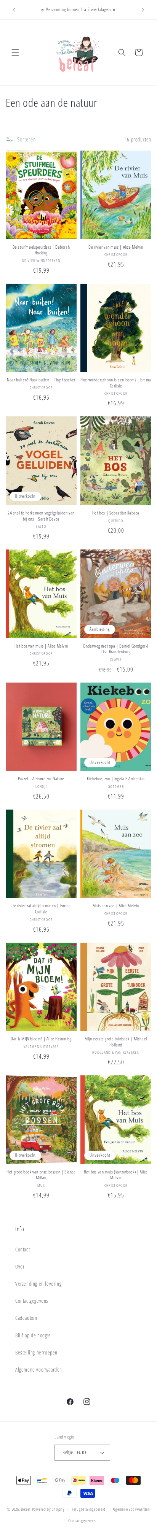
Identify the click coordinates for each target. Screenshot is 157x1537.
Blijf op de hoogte (33, 1335)
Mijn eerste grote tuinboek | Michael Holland (116, 1042)
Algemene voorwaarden (38, 1369)
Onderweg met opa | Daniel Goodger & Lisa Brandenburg (116, 649)
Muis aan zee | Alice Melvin (116, 906)
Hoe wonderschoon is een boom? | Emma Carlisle (115, 383)
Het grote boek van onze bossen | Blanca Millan (40, 1175)
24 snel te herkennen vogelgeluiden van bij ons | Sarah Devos (41, 516)
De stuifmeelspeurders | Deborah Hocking (41, 250)
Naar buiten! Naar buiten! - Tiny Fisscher (41, 380)
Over (19, 1266)
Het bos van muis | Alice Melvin (41, 646)
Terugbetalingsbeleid (89, 1509)
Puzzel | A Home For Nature (41, 779)
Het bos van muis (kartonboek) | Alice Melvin (116, 1175)
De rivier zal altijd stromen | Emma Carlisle (41, 909)
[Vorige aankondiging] (14, 10)
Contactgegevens (31, 1300)
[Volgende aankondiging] (143, 10)
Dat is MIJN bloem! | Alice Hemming (41, 1039)
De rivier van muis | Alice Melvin (115, 247)
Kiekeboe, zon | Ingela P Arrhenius (115, 779)
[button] (15, 52)
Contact (22, 1249)
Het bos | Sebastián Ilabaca (115, 513)
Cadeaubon (26, 1317)
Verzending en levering (38, 1283)
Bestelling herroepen (36, 1352)
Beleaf (26, 1509)
